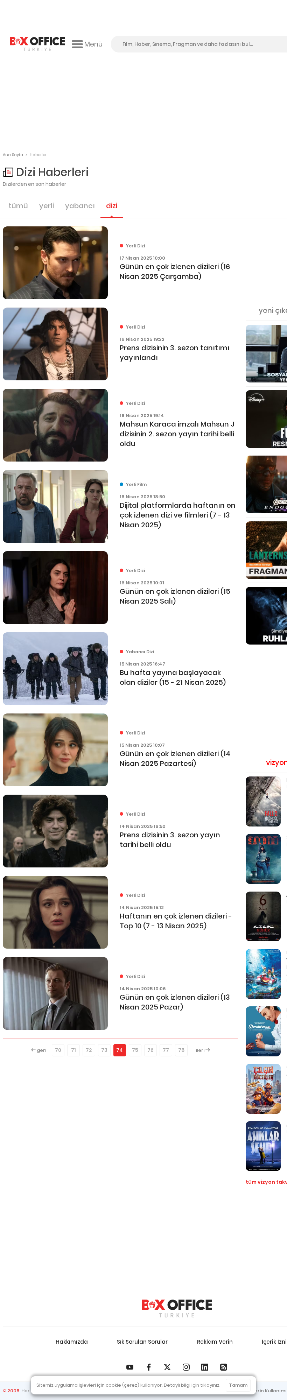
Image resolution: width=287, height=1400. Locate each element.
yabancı (80, 206)
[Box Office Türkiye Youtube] (130, 1367)
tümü (18, 206)
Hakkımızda (72, 1341)
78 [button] (181, 1050)
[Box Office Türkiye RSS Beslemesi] (223, 1367)
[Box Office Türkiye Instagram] (186, 1367)
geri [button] (41, 1050)
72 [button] (89, 1050)
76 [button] (150, 1050)
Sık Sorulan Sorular (142, 1341)
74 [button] (119, 1050)
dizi (111, 206)
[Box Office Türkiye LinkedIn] (204, 1367)
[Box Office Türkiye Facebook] (148, 1367)
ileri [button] (200, 1050)
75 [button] (135, 1050)
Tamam (238, 1385)
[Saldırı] (263, 859)
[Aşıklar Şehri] (263, 1146)
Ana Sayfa (13, 154)
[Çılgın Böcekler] (263, 1089)
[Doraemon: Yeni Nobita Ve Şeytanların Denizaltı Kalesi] (263, 974)
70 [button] (58, 1050)
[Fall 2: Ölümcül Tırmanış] (263, 801)
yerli (46, 206)
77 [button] (166, 1050)
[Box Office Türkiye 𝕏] (167, 1367)
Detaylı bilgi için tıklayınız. (192, 1385)
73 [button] (104, 1050)
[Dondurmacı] (263, 1031)
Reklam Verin (215, 1341)
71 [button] (73, 1050)
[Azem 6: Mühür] (263, 917)
